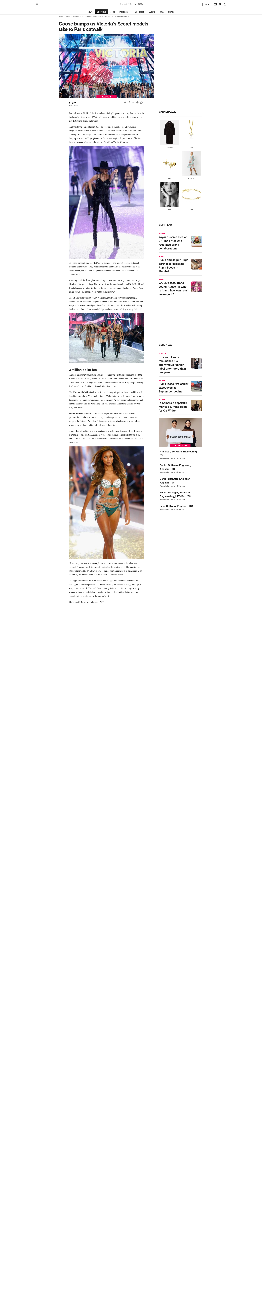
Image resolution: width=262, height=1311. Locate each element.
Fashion (76, 16)
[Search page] (220, 4)
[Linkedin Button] (133, 102)
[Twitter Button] (125, 102)
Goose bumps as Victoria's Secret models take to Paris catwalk (105, 16)
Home (61, 16)
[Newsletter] (215, 4)
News (68, 16)
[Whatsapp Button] (141, 102)
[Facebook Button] (129, 102)
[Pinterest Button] (137, 102)
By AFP (72, 103)
